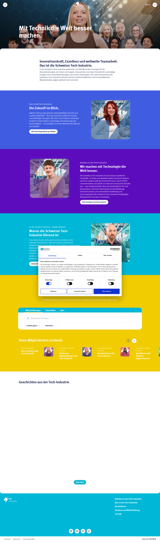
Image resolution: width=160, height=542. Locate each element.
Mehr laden (80, 482)
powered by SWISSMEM (149, 539)
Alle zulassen (106, 291)
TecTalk (118, 514)
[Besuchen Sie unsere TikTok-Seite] (89, 531)
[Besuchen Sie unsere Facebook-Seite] (83, 531)
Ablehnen (53, 291)
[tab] (33, 310)
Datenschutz (16, 539)
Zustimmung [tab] (52, 255)
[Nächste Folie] (134, 341)
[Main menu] (155, 5)
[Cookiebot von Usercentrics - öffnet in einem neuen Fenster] (111, 249)
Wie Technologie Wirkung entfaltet (43, 131)
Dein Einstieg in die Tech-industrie (94, 202)
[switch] (69, 283)
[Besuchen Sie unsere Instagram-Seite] (71, 531)
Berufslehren (120, 507)
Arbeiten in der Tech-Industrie (128, 499)
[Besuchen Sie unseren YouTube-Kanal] (77, 531)
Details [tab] (80, 255)
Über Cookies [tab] (108, 255)
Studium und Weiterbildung (127, 510)
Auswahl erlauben (80, 291)
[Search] (5, 5)
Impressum (7, 539)
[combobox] (80, 318)
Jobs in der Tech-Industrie (126, 503)
